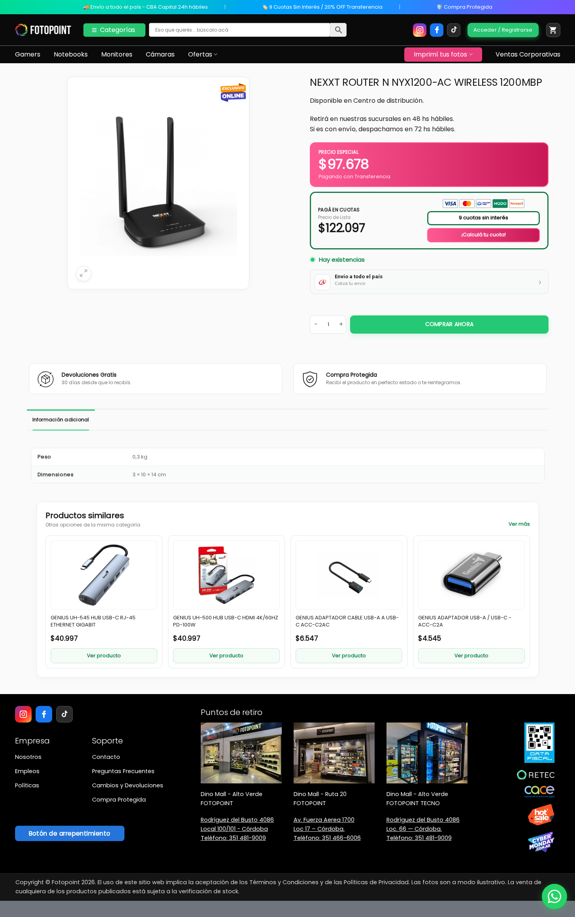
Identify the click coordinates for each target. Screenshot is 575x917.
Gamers (27, 54)
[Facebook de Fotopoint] (436, 30)
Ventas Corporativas (528, 54)
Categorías (117, 29)
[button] (553, 30)
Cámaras (160, 54)
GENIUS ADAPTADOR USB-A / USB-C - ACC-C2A (464, 621)
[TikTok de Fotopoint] (453, 30)
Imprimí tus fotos (440, 54)
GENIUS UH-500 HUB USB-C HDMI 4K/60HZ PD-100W (225, 621)
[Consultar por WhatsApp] (554, 896)
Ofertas (200, 54)
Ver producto (104, 655)
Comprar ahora (449, 324)
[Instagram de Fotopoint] (419, 30)
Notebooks (71, 54)
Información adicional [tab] (60, 419)
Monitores (116, 54)
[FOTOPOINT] (43, 30)
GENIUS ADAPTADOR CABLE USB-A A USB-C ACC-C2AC (347, 621)
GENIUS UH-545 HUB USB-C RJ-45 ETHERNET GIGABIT (93, 621)
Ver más (519, 524)
